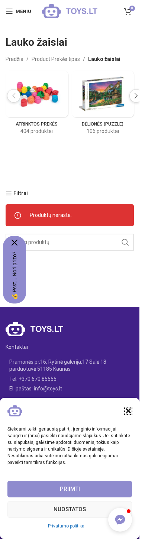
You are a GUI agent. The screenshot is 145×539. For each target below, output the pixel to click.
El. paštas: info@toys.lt (35, 389)
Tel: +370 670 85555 (33, 379)
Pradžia (14, 59)
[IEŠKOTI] (125, 242)
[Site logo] (70, 11)
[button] (128, 411)
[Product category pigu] (37, 105)
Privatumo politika (66, 526)
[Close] (14, 243)
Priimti (70, 489)
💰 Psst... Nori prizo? (14, 275)
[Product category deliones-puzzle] (103, 105)
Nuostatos (70, 509)
